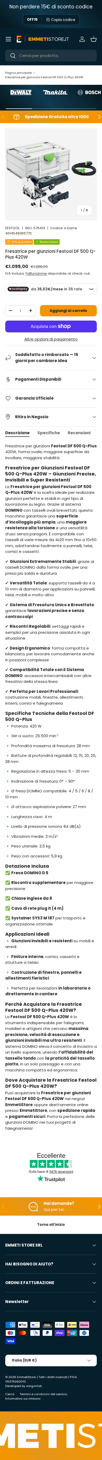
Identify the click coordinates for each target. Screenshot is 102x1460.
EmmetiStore (26, 1377)
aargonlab (34, 1386)
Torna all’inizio (51, 1224)
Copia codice (63, 19)
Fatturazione (36, 273)
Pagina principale (18, 73)
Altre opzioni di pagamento (51, 339)
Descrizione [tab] (17, 433)
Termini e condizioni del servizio (43, 1394)
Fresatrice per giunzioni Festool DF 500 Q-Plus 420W (44, 77)
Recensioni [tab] (79, 433)
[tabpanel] (51, 789)
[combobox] (51, 55)
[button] (93, 39)
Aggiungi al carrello (68, 310)
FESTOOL (12, 228)
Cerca (9, 1394)
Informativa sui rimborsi (23, 1398)
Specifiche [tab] (48, 433)
